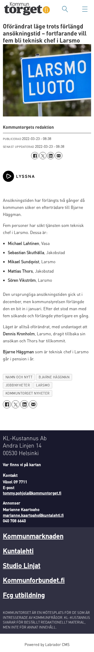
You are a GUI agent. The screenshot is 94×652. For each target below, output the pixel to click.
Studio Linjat (21, 565)
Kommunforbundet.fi (34, 579)
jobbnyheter (17, 385)
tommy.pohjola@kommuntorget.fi (32, 493)
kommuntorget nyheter (27, 393)
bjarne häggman (54, 377)
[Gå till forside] (27, 9)
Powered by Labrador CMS (47, 644)
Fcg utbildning (24, 594)
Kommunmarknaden (33, 535)
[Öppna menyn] (84, 9)
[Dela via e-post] (58, 155)
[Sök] (65, 9)
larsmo (43, 385)
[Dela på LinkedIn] (50, 155)
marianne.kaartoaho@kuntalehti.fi (33, 515)
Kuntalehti (18, 550)
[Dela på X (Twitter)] (42, 155)
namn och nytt (19, 377)
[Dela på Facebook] (34, 155)
